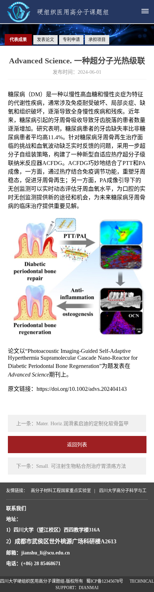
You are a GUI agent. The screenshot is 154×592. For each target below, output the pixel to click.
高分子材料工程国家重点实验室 (61, 490)
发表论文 (45, 39)
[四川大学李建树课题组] (64, 20)
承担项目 (97, 39)
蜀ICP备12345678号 (104, 581)
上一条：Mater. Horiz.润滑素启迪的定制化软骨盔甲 (72, 423)
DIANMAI (88, 587)
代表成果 (18, 39)
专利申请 (71, 39)
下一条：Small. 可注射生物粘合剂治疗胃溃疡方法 (71, 466)
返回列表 (77, 444)
